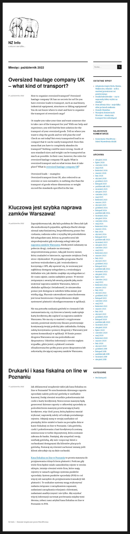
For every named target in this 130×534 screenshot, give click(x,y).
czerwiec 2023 (101, 248)
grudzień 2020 (101, 317)
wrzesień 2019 (101, 357)
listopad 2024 (101, 210)
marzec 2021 (100, 309)
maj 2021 (99, 303)
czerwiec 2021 (101, 301)
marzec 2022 (100, 288)
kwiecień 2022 (101, 285)
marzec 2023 (100, 256)
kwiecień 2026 (101, 170)
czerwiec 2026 (101, 165)
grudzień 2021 (101, 295)
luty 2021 (99, 311)
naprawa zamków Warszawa (45, 245)
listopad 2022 (101, 266)
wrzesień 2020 (101, 325)
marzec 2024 (100, 229)
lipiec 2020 (100, 330)
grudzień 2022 (101, 264)
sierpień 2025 (101, 192)
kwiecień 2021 (101, 306)
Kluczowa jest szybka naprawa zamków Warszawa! (45, 210)
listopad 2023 (101, 237)
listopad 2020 (101, 319)
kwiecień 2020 (101, 338)
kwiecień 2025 (101, 200)
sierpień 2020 (101, 327)
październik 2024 (102, 213)
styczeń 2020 (101, 346)
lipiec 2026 (99, 162)
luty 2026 (99, 176)
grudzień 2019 (101, 349)
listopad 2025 (101, 184)
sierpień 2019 (100, 359)
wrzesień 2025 (101, 189)
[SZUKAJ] (119, 67)
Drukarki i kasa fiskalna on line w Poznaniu (47, 373)
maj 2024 (99, 224)
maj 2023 (99, 250)
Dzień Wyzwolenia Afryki (105, 142)
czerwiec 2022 (101, 280)
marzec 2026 (100, 173)
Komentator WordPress (105, 139)
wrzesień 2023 (101, 242)
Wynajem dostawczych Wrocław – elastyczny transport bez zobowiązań (106, 115)
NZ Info (14, 42)
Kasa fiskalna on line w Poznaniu (48, 457)
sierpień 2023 (101, 245)
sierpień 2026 (101, 160)
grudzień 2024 (101, 208)
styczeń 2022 (100, 293)
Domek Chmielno (102, 110)
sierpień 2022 (101, 274)
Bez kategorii (100, 378)
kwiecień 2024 (101, 226)
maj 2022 (99, 282)
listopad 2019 (100, 351)
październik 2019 (102, 354)
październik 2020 (102, 322)
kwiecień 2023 (101, 253)
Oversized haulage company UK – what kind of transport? (46, 82)
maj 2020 (99, 335)
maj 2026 (99, 168)
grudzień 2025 (101, 181)
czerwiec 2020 (101, 333)
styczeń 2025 (100, 205)
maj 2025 (99, 197)
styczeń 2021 (100, 314)
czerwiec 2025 (101, 194)
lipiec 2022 (99, 277)
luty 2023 (99, 258)
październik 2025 (102, 186)
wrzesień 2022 (101, 272)
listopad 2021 (101, 298)
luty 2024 (99, 232)
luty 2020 (99, 343)
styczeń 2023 (100, 261)
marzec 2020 (100, 341)
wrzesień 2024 (101, 216)
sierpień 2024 (101, 218)
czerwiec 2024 (101, 221)
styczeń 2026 (100, 178)
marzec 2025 (100, 202)
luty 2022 (99, 290)
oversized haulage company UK (62, 166)
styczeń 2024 (101, 234)
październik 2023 (102, 240)
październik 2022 (102, 269)
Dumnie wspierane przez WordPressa (32, 522)
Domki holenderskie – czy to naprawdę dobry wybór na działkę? (107, 99)
